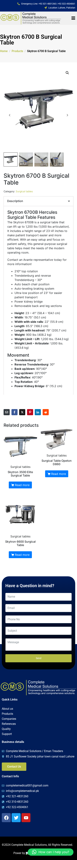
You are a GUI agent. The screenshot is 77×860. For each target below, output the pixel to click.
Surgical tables (24, 191)
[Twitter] (16, 817)
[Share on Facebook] (14, 412)
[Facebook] (6, 817)
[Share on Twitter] (22, 412)
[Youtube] (25, 817)
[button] (67, 73)
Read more (22, 485)
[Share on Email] (7, 412)
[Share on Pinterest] (30, 412)
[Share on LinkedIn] (38, 412)
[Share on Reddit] (46, 412)
